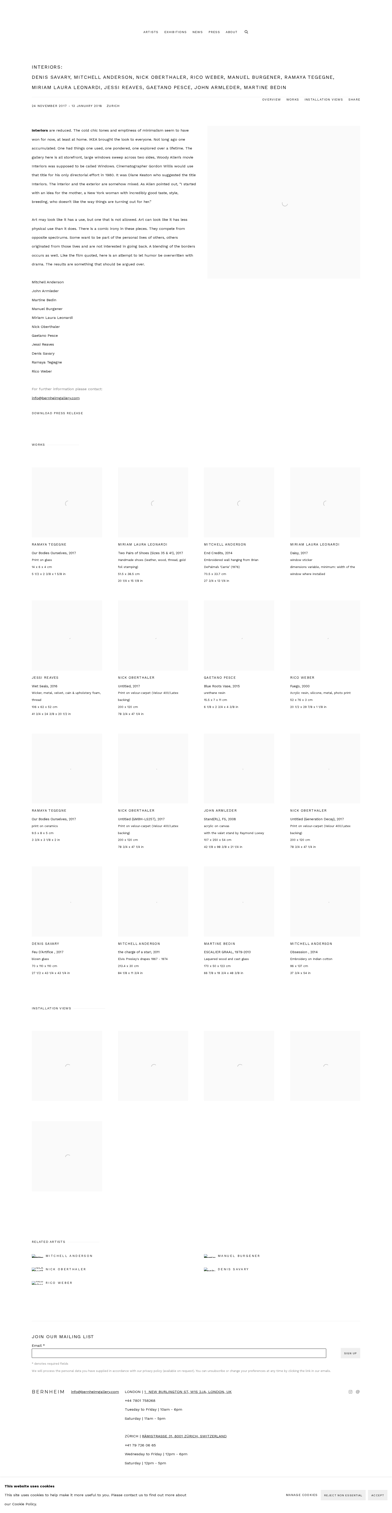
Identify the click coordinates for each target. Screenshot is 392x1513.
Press (214, 32)
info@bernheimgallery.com (56, 398)
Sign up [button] (350, 1353)
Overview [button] (271, 99)
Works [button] (292, 99)
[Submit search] (247, 32)
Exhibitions (175, 32)
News (197, 32)
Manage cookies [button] (302, 1495)
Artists (151, 32)
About (232, 32)
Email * (38, 1345)
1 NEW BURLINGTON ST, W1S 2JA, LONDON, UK (188, 1392)
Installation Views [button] (323, 99)
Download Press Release (57, 413)
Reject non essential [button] (343, 1495)
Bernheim (196, 13)
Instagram (350, 1392)
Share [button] (354, 99)
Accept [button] (377, 1495)
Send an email (358, 1392)
